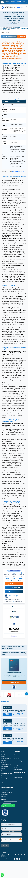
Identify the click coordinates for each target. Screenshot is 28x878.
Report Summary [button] (5, 32)
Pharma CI (16, 763)
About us (16, 756)
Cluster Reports (5, 790)
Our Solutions (17, 758)
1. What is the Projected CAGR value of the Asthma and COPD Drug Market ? (13, 647)
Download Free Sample (14, 682)
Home (4, 12)
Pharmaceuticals (14, 12)
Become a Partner (18, 769)
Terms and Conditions (6, 764)
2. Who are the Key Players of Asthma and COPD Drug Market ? (13, 653)
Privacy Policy (4, 768)
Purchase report (7, 714)
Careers (16, 767)
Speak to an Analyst (15, 591)
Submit (5, 845)
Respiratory (21, 12)
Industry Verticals (18, 765)
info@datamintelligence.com (15, 596)
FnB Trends (16, 775)
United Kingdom (5, 777)
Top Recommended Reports (7, 792)
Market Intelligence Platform (5, 755)
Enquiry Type (11, 831)
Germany (3, 780)
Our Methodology (18, 761)
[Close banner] (26, 2)
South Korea (4, 784)
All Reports (3, 796)
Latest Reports (4, 794)
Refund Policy (4, 766)
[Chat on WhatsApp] (8, 806)
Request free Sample (18, 171)
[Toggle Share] (26, 693)
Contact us (3, 762)
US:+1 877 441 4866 (14, 595)
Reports (8, 12)
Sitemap (3, 770)
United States (4, 775)
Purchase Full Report (15, 583)
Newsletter (3, 760)
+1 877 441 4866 (7, 803)
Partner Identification (15, 587)
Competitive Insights (6, 758)
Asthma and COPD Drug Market (14, 13)
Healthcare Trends (18, 777)
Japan (2, 782)
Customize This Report (14, 679)
